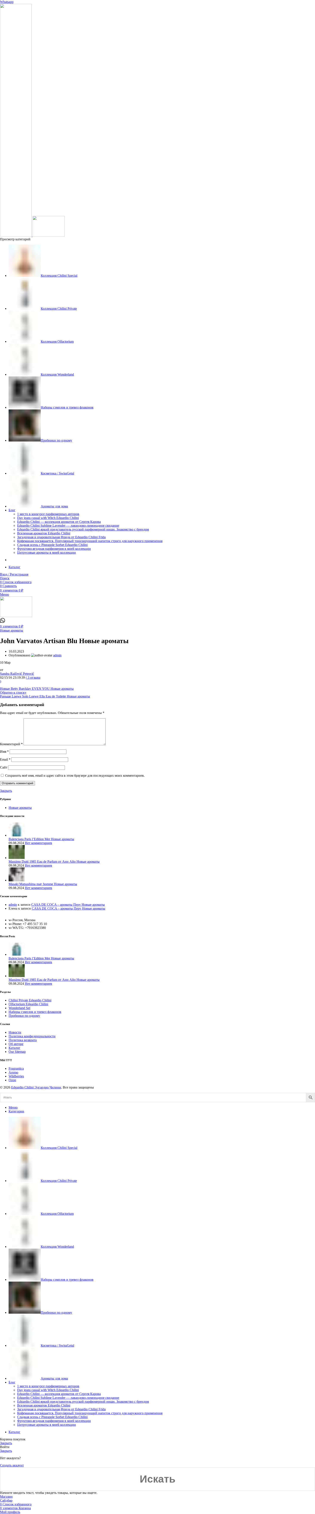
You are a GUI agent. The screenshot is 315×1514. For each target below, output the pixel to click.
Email (5, 759)
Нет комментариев (38, 843)
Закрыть (6, 791)
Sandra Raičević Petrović (17, 673)
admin (13, 904)
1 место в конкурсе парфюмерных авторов (48, 514)
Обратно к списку (13, 692)
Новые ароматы (11, 630)
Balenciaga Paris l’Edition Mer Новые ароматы (41, 839)
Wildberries (16, 1076)
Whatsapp (7, 2)
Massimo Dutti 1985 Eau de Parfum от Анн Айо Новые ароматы (54, 861)
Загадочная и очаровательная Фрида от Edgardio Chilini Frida (61, 537)
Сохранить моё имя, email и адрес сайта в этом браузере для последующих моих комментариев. (75, 775)
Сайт (3, 767)
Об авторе (16, 1044)
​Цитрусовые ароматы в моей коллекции (46, 552)
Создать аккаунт (12, 1465)
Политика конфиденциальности (32, 1036)
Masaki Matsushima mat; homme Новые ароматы (43, 884)
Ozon (12, 1080)
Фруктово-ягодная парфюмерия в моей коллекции (54, 548)
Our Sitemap (17, 1051)
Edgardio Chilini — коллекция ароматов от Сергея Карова (59, 522)
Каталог (14, 1048)
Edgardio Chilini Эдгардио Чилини (36, 1087)
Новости (15, 1032)
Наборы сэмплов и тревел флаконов (35, 1012)
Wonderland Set (19, 1008)
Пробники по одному (24, 1015)
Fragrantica (16, 1068)
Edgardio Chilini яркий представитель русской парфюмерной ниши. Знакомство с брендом (83, 529)
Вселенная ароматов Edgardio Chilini (43, 533)
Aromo (13, 1072)
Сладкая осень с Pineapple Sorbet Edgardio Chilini (52, 545)
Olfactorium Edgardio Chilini (28, 1004)
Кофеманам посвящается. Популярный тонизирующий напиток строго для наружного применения (89, 541)
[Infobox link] (2, 622)
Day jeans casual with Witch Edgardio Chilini (48, 518)
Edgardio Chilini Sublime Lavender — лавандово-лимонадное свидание (68, 525)
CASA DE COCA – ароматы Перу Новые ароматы (68, 904)
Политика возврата (23, 1040)
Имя (4, 751)
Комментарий (11, 744)
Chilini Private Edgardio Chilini (30, 1000)
